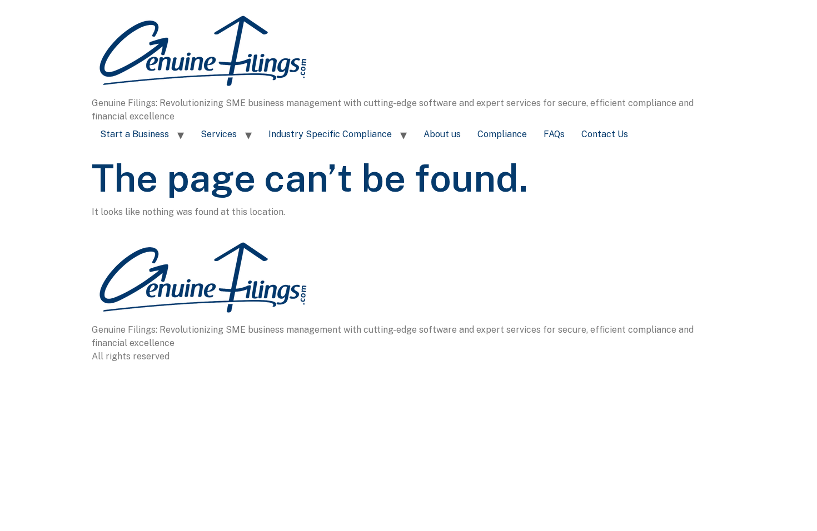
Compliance (502, 134)
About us (442, 134)
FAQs (554, 134)
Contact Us (604, 134)
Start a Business (134, 134)
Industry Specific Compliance (330, 134)
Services (219, 134)
